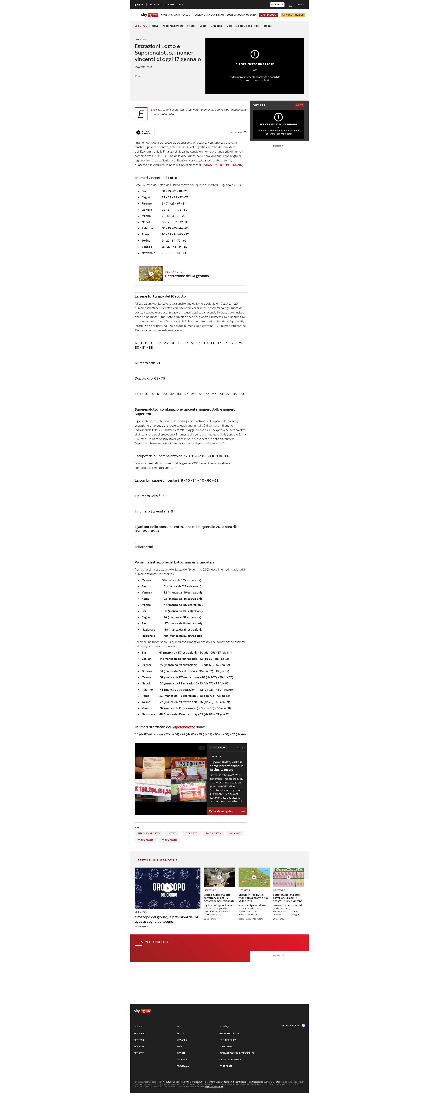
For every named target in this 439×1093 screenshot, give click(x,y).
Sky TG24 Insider (293, 15)
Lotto (203, 26)
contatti (288, 1082)
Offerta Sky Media (230, 1059)
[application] (145, 132)
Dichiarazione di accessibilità (237, 1053)
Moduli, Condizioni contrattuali (177, 1082)
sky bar (181, 1053)
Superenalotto (183, 727)
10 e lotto (213, 833)
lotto (172, 833)
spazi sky (182, 1059)
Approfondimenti (173, 26)
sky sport (140, 1033)
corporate (226, 1066)
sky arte (139, 1053)
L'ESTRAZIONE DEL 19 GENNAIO (221, 165)
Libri (229, 26)
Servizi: (180, 1026)
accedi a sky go (291, 1025)
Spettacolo (268, 15)
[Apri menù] (136, 15)
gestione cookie (229, 1033)
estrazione (146, 840)
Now (179, 1046)
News (155, 26)
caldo (186, 15)
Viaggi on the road (247, 26)
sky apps (182, 1040)
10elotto (191, 833)
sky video (139, 1046)
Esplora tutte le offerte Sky (166, 4)
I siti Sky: (138, 1026)
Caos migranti (170, 15)
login (300, 4)
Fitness (267, 26)
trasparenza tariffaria (262, 1082)
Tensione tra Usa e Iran (208, 15)
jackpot (235, 833)
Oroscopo (216, 26)
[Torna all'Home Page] (149, 15)
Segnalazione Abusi (214, 1086)
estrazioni (169, 840)
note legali (226, 1046)
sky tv (180, 1033)
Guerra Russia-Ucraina (242, 15)
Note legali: (225, 1026)
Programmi (183, 1066)
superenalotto (149, 833)
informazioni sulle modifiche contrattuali (228, 1082)
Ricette (191, 26)
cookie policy (228, 1040)
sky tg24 (139, 1040)
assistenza (277, 1082)
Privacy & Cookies (200, 1082)
